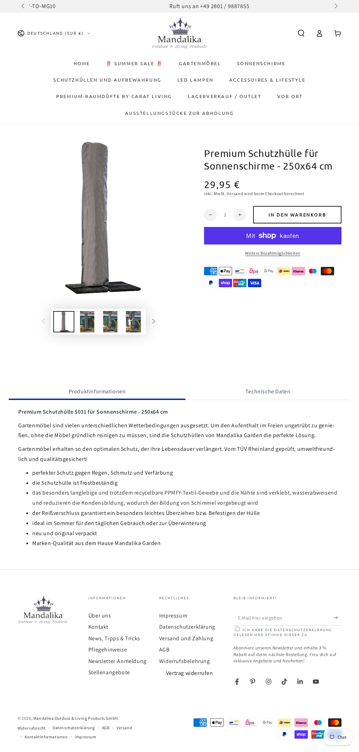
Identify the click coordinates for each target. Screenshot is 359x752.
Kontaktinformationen (46, 736)
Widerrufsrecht (32, 728)
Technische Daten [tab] (268, 391)
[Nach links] (23, 6)
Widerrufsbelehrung (184, 661)
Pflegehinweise (107, 649)
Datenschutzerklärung (187, 626)
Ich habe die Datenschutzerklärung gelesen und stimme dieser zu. (282, 632)
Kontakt (98, 626)
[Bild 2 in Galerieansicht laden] (86, 321)
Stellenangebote (109, 672)
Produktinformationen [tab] (97, 391)
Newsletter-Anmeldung (117, 661)
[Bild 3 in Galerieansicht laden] (110, 321)
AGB (164, 649)
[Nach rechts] (335, 6)
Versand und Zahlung (186, 638)
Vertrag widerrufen (189, 673)
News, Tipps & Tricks (114, 638)
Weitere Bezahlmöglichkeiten (272, 253)
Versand (235, 193)
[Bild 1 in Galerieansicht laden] (63, 321)
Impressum (173, 615)
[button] (301, 33)
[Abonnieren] (337, 617)
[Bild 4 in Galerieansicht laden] (133, 321)
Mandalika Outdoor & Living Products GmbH (75, 718)
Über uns (99, 615)
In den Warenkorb (297, 215)
